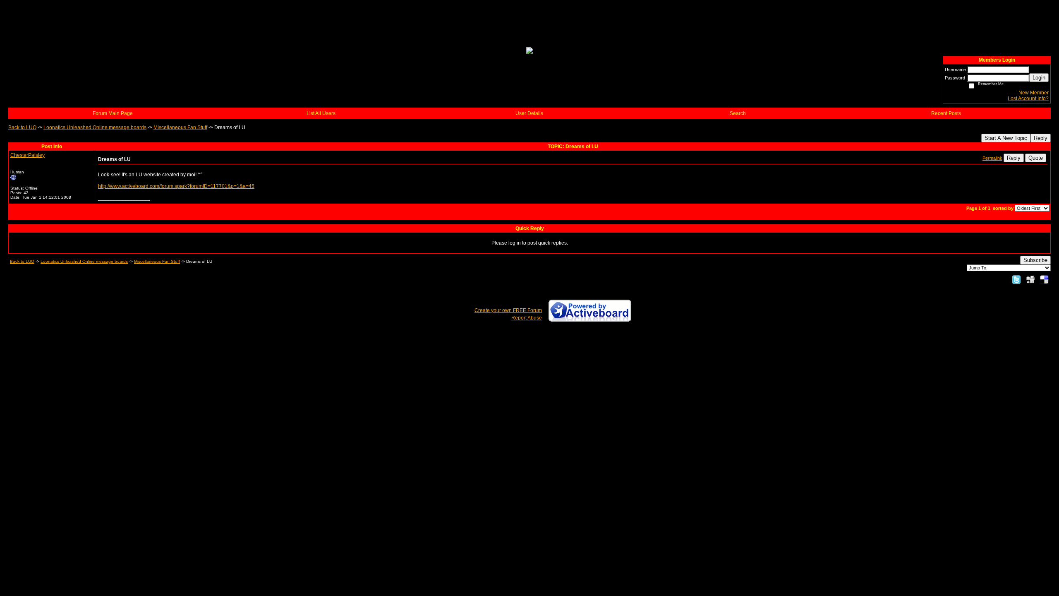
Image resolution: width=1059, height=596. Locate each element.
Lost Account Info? (1028, 98)
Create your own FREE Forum (508, 310)
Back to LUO (22, 127)
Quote (1035, 158)
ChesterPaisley (27, 155)
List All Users (321, 113)
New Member (1033, 93)
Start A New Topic (1006, 138)
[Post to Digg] (1030, 279)
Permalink (992, 158)
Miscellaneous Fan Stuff (180, 127)
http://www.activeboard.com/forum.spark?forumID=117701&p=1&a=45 (176, 186)
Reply (1040, 138)
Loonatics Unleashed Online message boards (94, 127)
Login (1039, 77)
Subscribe (1035, 260)
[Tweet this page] (1016, 279)
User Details (529, 113)
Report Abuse (526, 318)
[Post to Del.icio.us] (1044, 279)
